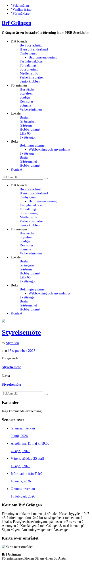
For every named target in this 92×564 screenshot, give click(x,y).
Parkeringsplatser (32, 77)
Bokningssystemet (32, 145)
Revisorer (26, 101)
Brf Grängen (16, 23)
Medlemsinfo (29, 73)
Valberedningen (31, 109)
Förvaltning (28, 65)
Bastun (24, 117)
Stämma (25, 105)
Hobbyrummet (30, 129)
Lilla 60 (25, 133)
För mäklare (21, 13)
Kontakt (16, 169)
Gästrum (26, 125)
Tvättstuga (27, 153)
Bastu (24, 157)
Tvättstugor (28, 137)
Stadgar (25, 97)
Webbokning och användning (49, 149)
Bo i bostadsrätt (31, 45)
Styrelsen (26, 93)
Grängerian (28, 121)
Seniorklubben (30, 81)
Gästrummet (28, 161)
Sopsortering (29, 69)
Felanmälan (21, 5)
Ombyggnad (28, 53)
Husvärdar (27, 89)
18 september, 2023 (21, 350)
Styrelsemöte (21, 332)
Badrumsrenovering (42, 57)
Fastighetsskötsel (31, 61)
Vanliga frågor (23, 9)
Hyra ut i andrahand (34, 49)
